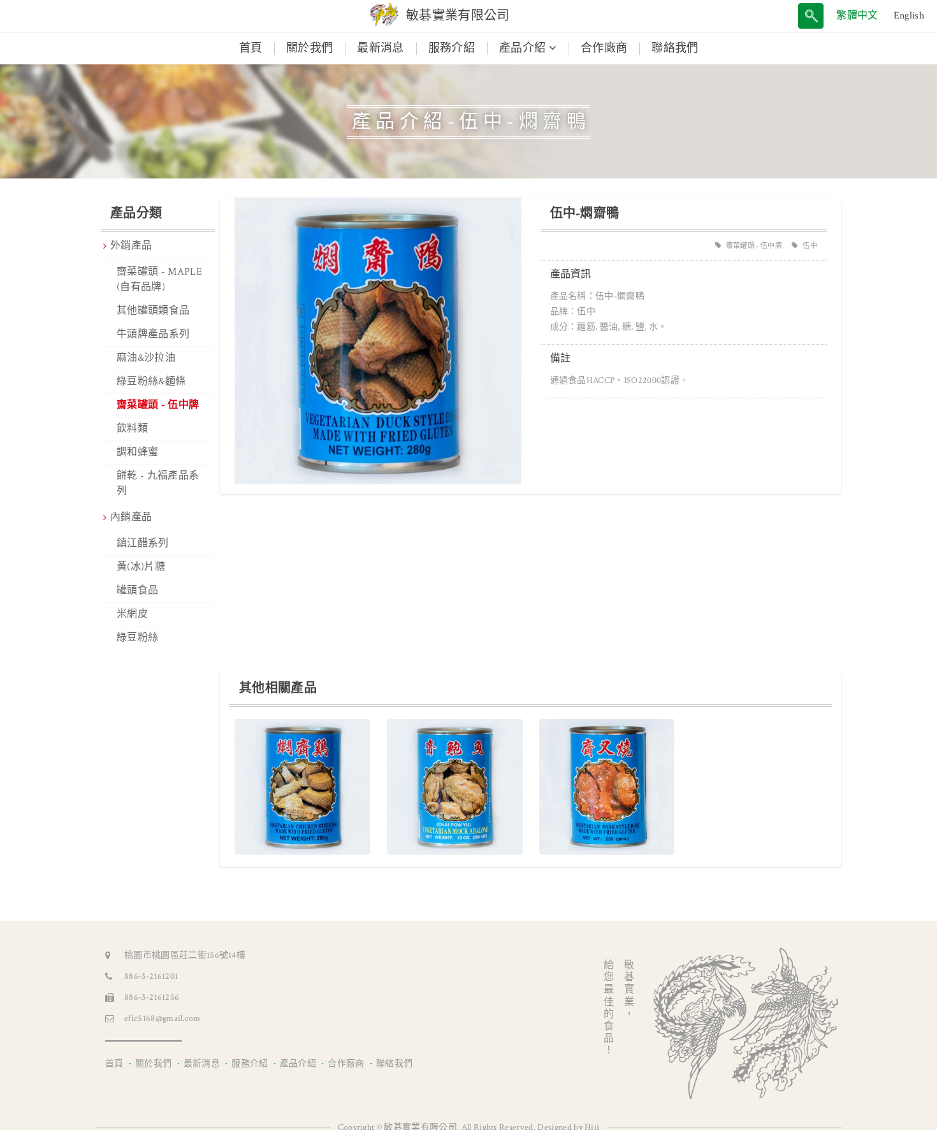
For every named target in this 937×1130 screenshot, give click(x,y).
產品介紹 (298, 1063)
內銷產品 (131, 517)
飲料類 (132, 428)
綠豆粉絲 (137, 637)
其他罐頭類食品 (153, 310)
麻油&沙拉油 (146, 358)
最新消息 (380, 48)
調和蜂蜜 (137, 452)
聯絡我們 (674, 48)
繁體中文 (857, 15)
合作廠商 (604, 48)
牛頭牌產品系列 (153, 334)
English (909, 15)
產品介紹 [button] (524, 48)
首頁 (257, 47)
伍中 (810, 246)
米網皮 (132, 614)
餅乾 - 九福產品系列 (158, 483)
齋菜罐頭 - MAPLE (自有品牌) (159, 279)
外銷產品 (131, 245)
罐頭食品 (137, 590)
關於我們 (309, 48)
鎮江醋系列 (143, 543)
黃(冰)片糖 (141, 567)
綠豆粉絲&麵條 (151, 381)
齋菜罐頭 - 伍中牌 (158, 405)
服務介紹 (451, 48)
